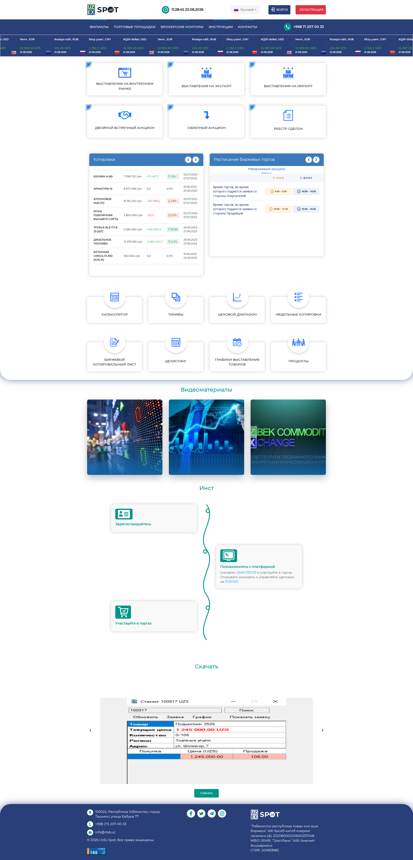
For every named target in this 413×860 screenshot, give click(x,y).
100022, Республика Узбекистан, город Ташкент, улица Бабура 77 (127, 814)
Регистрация (312, 10)
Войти (282, 10)
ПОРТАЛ (231, 582)
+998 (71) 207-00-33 (110, 824)
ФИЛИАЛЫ (99, 27)
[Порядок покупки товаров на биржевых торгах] (124, 437)
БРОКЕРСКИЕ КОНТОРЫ (182, 27)
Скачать (206, 793)
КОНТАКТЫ (247, 27)
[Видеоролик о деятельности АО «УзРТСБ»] (288, 437)
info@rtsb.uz (105, 832)
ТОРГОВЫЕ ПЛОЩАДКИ (135, 27)
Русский (247, 10)
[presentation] (188, 160)
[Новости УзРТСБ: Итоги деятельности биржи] (206, 437)
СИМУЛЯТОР (246, 573)
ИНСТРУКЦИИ (221, 27)
